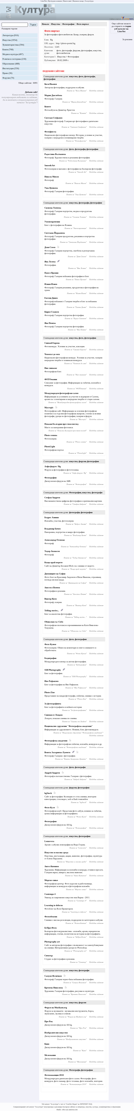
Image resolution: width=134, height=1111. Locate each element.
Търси (33, 24)
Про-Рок (48, 1021)
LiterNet (44, 1)
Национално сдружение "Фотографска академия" (68, 726)
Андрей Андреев (52, 773)
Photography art (52, 941)
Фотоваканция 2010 (54, 1075)
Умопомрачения (52, 221)
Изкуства (6, 40)
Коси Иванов (50, 84)
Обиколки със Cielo (53, 622)
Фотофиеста (50, 131)
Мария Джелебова (53, 95)
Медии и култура (10, 54)
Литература (7, 35)
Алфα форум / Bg (52, 466)
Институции (8, 68)
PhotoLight (49, 446)
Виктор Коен (50, 599)
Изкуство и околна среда (56, 852)
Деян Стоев (49, 247)
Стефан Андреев (52, 497)
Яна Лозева (50, 261)
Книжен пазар (78, 1)
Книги (5, 49)
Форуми (6, 78)
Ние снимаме (50, 368)
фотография (86, 50)
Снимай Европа (52, 343)
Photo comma (50, 435)
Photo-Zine (49, 692)
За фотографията (52, 703)
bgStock (48, 793)
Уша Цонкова (51, 188)
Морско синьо (51, 880)
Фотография (68, 24)
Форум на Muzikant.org (55, 1007)
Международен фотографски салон (61, 393)
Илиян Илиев (50, 284)
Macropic (48, 407)
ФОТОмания (50, 379)
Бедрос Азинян (51, 517)
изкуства (97, 50)
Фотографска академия (55, 740)
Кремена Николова (53, 987)
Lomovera (49, 841)
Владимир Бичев (52, 528)
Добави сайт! (31, 92)
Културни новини (55, 1)
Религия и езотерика (11, 59)
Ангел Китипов (51, 866)
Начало (45, 24)
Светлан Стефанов (53, 118)
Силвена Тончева (52, 208)
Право (5, 73)
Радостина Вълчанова (55, 154)
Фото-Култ (49, 807)
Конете (47, 106)
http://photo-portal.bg (65, 43)
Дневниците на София (54, 573)
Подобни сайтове (96, 91)
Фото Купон (50, 644)
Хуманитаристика (10, 45)
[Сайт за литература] (127, 19)
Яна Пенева (50, 323)
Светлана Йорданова (54, 233)
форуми (76, 50)
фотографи (67, 50)
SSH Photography (52, 670)
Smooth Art (49, 165)
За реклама (127, 39)
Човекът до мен (52, 354)
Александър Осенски (54, 540)
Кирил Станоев (51, 312)
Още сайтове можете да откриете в (121, 27)
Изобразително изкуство (56, 1032)
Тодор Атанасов (52, 551)
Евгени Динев (51, 298)
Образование (8, 63)
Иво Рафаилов (51, 681)
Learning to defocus (53, 905)
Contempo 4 (50, 894)
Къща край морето (53, 562)
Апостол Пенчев (52, 587)
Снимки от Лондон (53, 715)
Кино (46, 1044)
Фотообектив (50, 916)
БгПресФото (50, 928)
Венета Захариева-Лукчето (57, 752)
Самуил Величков (53, 976)
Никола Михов (51, 176)
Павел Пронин (51, 273)
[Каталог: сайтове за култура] (28, 19)
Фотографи (74, 1070)
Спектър (48, 955)
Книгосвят (67, 1)
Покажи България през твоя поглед (61, 424)
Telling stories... (51, 610)
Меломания (50, 1055)
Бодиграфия (50, 658)
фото (59, 50)
